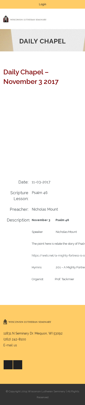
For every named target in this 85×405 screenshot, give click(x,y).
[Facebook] (8, 364)
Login (42, 4)
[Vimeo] (17, 364)
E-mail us (10, 345)
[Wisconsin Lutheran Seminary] (24, 19)
